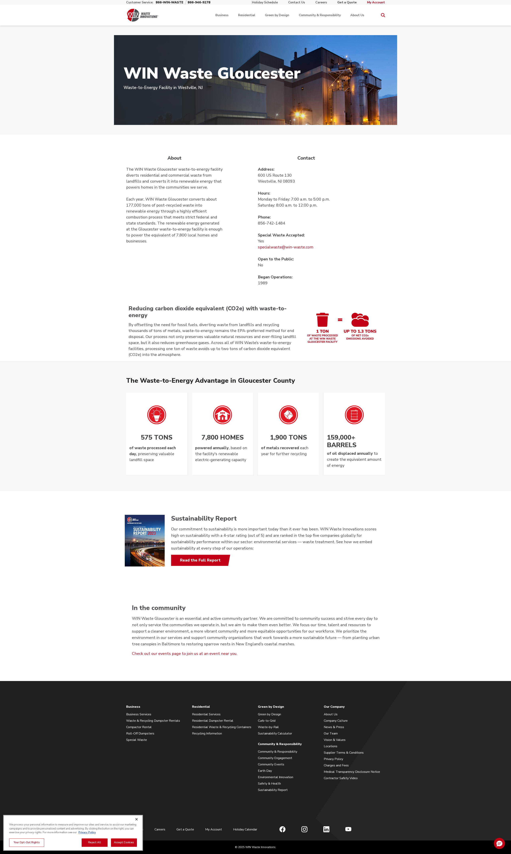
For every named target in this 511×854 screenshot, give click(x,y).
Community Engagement (275, 758)
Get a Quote (347, 2)
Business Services (138, 714)
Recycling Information (207, 733)
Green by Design (277, 15)
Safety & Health (269, 783)
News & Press (334, 727)
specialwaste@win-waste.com (285, 247)
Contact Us (296, 2)
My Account (376, 2)
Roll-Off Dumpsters (140, 733)
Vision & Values (335, 740)
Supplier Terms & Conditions (344, 752)
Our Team (331, 733)
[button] (499, 843)
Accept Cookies (124, 842)
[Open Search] (383, 15)
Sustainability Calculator (275, 733)
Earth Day (265, 771)
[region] (73, 833)
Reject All (94, 842)
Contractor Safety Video (341, 778)
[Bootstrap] (143, 15)
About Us (357, 15)
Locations (330, 746)
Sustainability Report (273, 790)
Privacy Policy (333, 759)
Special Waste (136, 740)
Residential (246, 15)
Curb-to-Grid (266, 721)
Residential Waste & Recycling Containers (221, 727)
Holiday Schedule (265, 2)
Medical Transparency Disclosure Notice (352, 772)
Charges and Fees (336, 765)
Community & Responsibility (320, 15)
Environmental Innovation (275, 777)
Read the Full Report (200, 560)
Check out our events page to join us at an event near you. (184, 653)
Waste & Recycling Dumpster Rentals (153, 721)
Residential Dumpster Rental (212, 721)
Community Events (271, 764)
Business (222, 15)
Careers (321, 2)
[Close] (136, 819)
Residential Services (206, 714)
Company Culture (336, 721)
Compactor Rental (139, 727)
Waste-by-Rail (268, 727)
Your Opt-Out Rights (27, 842)
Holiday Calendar (245, 829)
